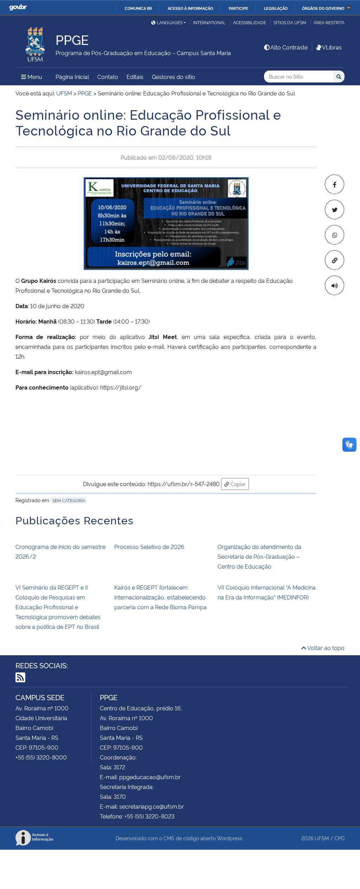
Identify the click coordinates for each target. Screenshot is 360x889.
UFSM (322, 838)
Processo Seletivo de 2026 (149, 546)
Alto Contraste (289, 47)
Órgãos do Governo (323, 8)
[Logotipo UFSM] (35, 42)
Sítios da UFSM (290, 22)
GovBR (18, 7)
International (209, 22)
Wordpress (229, 838)
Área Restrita (329, 22)
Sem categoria (68, 500)
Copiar (239, 483)
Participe (238, 8)
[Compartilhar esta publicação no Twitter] (334, 209)
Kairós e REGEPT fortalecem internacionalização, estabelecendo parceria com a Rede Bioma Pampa (160, 597)
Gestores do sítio (173, 76)
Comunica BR (138, 8)
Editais (135, 76)
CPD (339, 838)
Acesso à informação (190, 8)
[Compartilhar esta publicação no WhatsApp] (334, 235)
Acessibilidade (249, 22)
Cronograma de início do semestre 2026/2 (60, 551)
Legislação (276, 8)
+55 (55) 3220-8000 (41, 757)
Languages (169, 22)
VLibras (332, 47)
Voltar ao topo (325, 647)
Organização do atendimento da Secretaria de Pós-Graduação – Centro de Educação (259, 556)
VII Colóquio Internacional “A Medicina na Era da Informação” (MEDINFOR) (267, 592)
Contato (107, 76)
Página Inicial (72, 76)
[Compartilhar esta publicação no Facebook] (334, 184)
